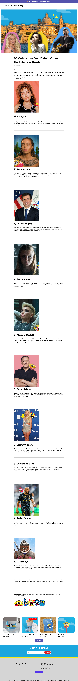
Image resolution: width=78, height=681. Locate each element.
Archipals (14, 680)
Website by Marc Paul (21, 680)
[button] (74, 5)
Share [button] (17, 69)
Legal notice (66, 680)
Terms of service (43, 680)
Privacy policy (36, 680)
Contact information (59, 680)
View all (39, 640)
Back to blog (40, 611)
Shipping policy (51, 680)
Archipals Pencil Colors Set (28, 634)
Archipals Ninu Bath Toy (9, 634)
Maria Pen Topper (62, 634)
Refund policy (29, 680)
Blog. (21, 5)
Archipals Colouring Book (46, 634)
